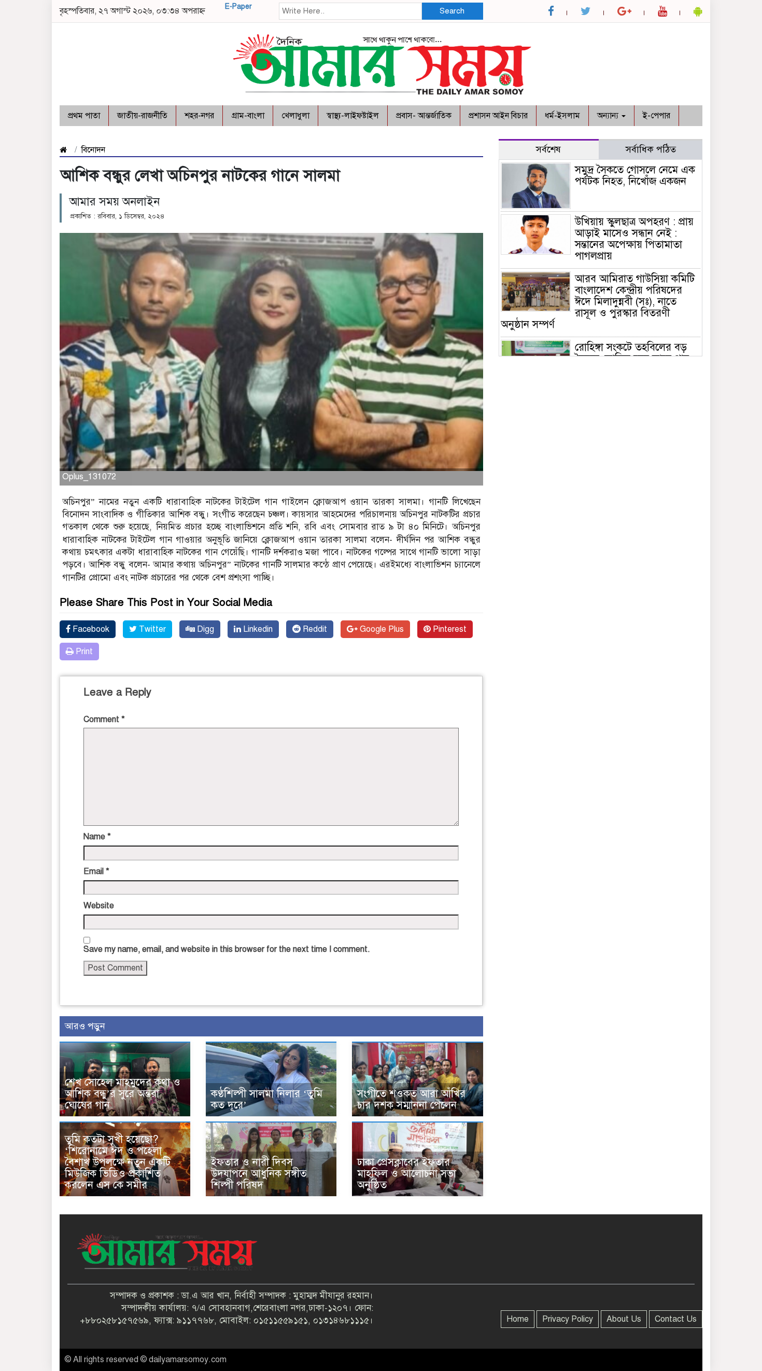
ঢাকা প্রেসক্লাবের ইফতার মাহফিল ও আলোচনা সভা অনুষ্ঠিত (406, 1174)
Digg (204, 629)
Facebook (89, 629)
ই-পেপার (656, 115)
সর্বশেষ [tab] (548, 149)
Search (452, 11)
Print (83, 651)
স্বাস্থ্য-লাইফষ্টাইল (353, 115)
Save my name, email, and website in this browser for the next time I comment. (226, 949)
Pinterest (449, 629)
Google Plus (381, 629)
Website (98, 906)
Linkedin (257, 629)
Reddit (314, 629)
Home (517, 1319)
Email (96, 871)
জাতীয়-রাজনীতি (142, 115)
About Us (623, 1319)
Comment (104, 719)
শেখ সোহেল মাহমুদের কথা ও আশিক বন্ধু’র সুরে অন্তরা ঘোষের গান (122, 1094)
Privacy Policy (567, 1319)
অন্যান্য (608, 115)
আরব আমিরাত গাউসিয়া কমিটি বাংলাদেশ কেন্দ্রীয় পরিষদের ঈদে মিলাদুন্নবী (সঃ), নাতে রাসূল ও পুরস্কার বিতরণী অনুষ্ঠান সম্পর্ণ (598, 301)
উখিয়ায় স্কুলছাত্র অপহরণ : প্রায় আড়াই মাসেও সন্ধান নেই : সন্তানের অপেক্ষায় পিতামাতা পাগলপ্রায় (634, 238)
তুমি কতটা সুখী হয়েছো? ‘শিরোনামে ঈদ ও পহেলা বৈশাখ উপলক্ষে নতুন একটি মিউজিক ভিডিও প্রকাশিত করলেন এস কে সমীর (118, 1162)
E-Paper (238, 6)
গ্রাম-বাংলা (247, 115)
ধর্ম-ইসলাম (562, 115)
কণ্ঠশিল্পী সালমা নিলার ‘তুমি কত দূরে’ (266, 1099)
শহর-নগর (199, 115)
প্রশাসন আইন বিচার (498, 115)
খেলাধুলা (295, 115)
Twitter (151, 629)
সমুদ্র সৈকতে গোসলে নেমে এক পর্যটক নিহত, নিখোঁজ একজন (636, 175)
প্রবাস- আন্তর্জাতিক (423, 115)
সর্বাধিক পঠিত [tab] (651, 149)
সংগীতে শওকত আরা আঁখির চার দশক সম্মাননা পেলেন (411, 1099)
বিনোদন (93, 150)
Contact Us (676, 1319)
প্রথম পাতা (84, 115)
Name (97, 837)
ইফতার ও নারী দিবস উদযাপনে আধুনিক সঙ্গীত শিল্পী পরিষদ (258, 1174)
